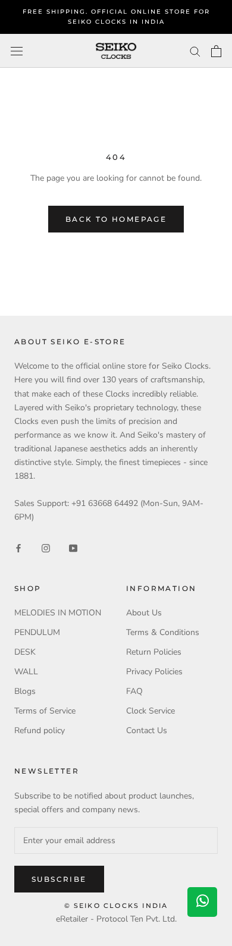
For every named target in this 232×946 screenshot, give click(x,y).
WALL (26, 671)
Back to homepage (116, 219)
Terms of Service (45, 710)
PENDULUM (37, 632)
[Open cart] (216, 51)
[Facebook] (18, 547)
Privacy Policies (154, 671)
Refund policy (39, 730)
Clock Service (150, 710)
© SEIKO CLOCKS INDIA (116, 905)
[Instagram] (46, 547)
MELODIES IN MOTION (57, 612)
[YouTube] (73, 547)
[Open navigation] (17, 50)
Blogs (25, 691)
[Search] (195, 51)
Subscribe (59, 879)
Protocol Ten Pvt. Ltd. (136, 919)
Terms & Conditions (162, 632)
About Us (144, 612)
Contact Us (146, 730)
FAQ (134, 691)
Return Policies (153, 652)
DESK (25, 652)
